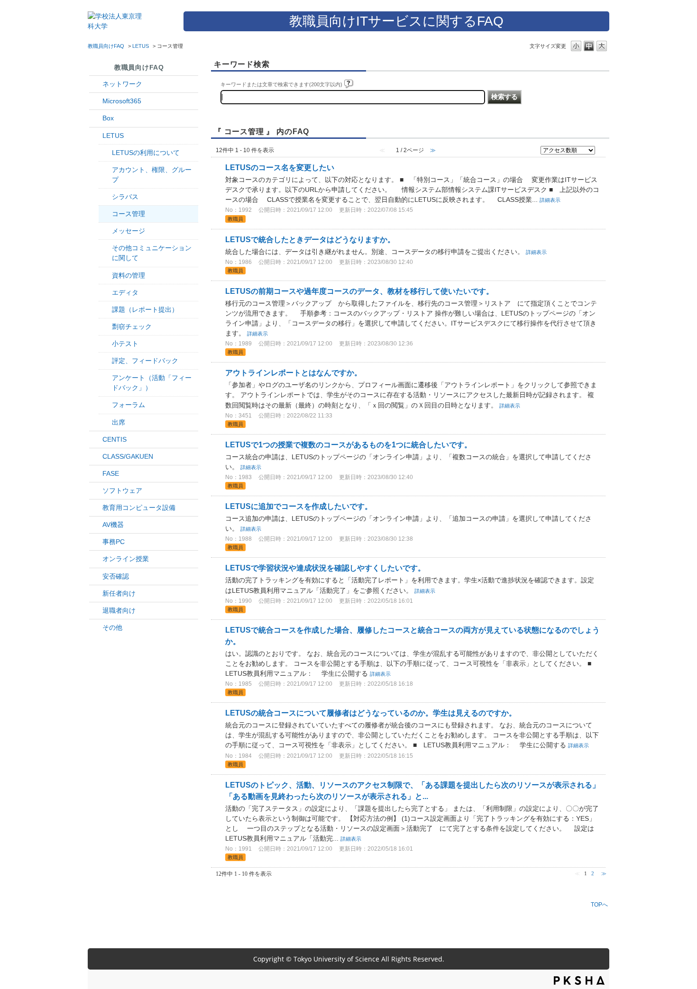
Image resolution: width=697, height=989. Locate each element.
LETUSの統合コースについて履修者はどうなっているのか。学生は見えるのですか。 (370, 713)
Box (108, 118)
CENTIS (114, 439)
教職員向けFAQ (106, 46)
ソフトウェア (122, 490)
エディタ (125, 292)
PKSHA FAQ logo (579, 980)
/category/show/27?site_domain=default (96, 474)
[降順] (602, 152)
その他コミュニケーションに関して (152, 253)
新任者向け (119, 593)
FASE (110, 473)
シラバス (125, 196)
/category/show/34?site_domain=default (96, 84)
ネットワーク (122, 84)
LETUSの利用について (146, 152)
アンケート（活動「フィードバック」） (152, 382)
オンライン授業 (125, 559)
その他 (112, 627)
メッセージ (128, 231)
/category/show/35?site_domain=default (96, 542)
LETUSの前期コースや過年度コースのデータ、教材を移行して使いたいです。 (359, 291)
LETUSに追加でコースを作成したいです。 (298, 506)
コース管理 (128, 214)
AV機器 (113, 524)
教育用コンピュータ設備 (138, 507)
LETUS (140, 46)
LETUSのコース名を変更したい (279, 167)
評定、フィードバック (145, 360)
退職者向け (119, 610)
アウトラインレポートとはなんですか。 (293, 373)
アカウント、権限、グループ (152, 174)
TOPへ (599, 904)
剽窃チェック (132, 326)
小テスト (125, 343)
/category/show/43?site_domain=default (96, 118)
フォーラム (128, 404)
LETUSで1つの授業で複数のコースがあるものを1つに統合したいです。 (348, 445)
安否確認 (115, 576)
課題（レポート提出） (145, 309)
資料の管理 (128, 275)
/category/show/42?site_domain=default (96, 136)
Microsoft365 (121, 101)
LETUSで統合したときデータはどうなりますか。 (310, 240)
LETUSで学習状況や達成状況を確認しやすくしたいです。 (325, 568)
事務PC (113, 541)
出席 (118, 422)
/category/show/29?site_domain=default (96, 101)
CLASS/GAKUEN (127, 456)
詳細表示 (550, 200)
